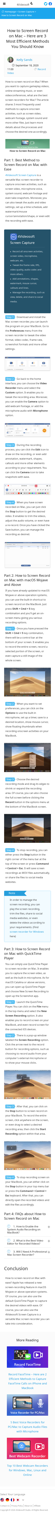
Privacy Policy (17, 1506)
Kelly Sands (24, 60)
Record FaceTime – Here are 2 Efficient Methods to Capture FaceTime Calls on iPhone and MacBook (27, 1381)
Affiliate (37, 1506)
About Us (28, 1506)
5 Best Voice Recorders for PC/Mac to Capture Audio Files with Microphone (27, 1426)
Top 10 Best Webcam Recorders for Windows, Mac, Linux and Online (27, 1470)
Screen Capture (26, 11)
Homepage (10, 11)
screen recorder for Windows (27, 931)
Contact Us (5, 1506)
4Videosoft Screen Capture (20, 175)
